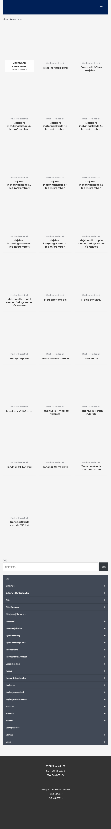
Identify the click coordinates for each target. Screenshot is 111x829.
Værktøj (56, 734)
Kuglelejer (56, 685)
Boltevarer (56, 586)
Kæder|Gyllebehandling (56, 678)
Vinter (56, 742)
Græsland (56, 621)
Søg (5, 560)
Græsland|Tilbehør (56, 628)
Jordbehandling (56, 664)
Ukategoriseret (12, 727)
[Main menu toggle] (101, 7)
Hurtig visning (55, 57)
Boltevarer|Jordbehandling (56, 593)
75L (7, 578)
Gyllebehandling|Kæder (56, 642)
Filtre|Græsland (56, 607)
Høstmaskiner (56, 649)
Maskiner (56, 706)
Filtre (56, 600)
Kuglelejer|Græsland (56, 692)
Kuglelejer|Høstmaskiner (56, 699)
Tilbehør (56, 720)
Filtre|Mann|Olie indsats (16, 614)
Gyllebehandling (56, 635)
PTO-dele (56, 713)
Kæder (56, 671)
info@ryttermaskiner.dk (55, 789)
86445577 (58, 793)
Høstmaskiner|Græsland (56, 656)
